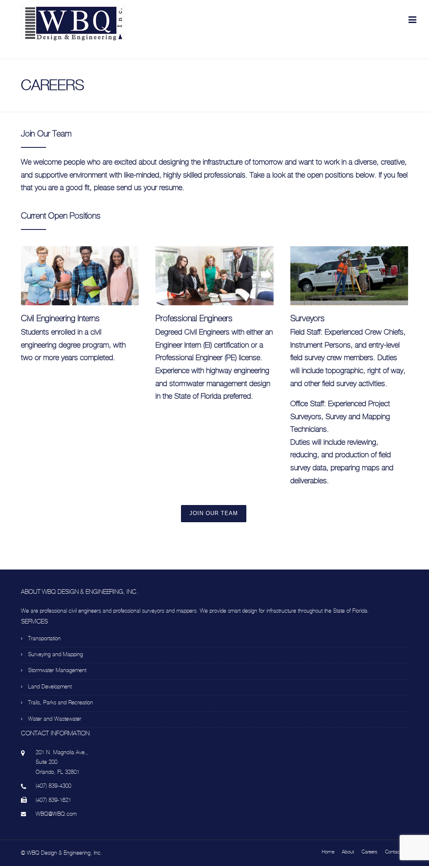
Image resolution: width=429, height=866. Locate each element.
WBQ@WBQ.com (56, 814)
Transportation (44, 638)
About (348, 851)
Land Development (50, 686)
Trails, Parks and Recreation (60, 702)
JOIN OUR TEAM (213, 513)
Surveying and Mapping (55, 654)
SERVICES (34, 621)
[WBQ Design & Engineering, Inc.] (73, 22)
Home (328, 851)
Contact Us (396, 851)
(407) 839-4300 (53, 786)
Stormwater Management (57, 670)
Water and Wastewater (54, 719)
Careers (369, 851)
